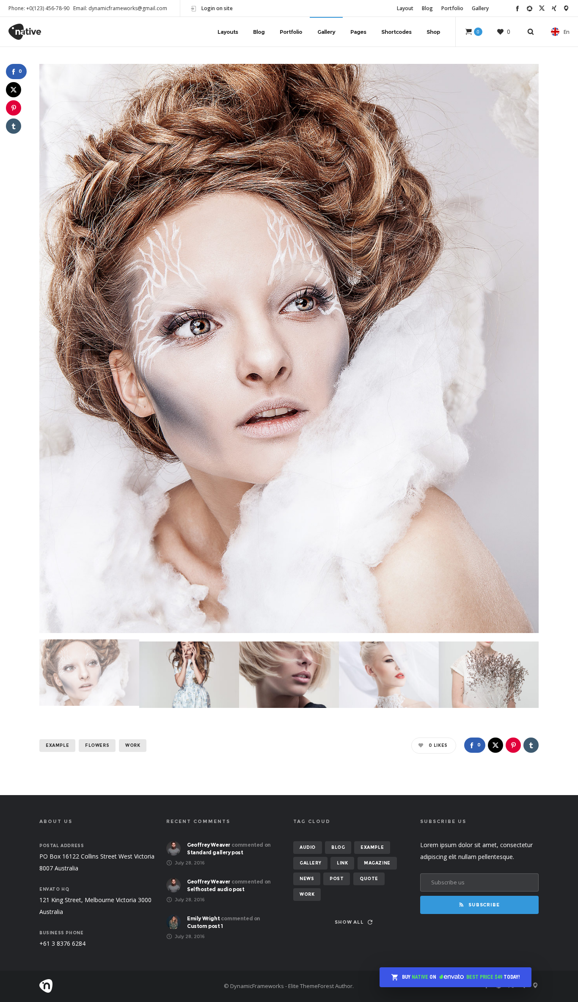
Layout (405, 8)
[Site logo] (24, 32)
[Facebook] (517, 8)
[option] (289, 348)
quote (369, 878)
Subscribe (483, 905)
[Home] (119, 986)
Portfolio (452, 8)
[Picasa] (529, 8)
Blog (427, 8)
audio (308, 847)
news (307, 878)
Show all (349, 922)
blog (338, 847)
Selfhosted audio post (216, 889)
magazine (377, 863)
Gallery (480, 8)
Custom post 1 (205, 926)
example (57, 745)
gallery (310, 863)
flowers (97, 745)
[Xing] (554, 8)
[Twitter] (542, 8)
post (337, 878)
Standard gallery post (215, 852)
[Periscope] (566, 8)
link (342, 863)
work (132, 745)
